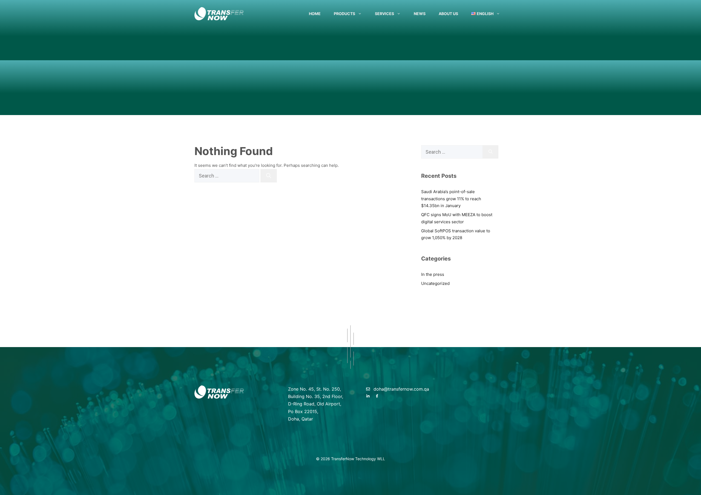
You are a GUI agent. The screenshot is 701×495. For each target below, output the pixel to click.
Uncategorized (435, 283)
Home (315, 13)
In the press (432, 274)
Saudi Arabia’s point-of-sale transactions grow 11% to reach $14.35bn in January (451, 198)
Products (344, 13)
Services (384, 13)
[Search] (268, 175)
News (420, 13)
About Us (448, 13)
